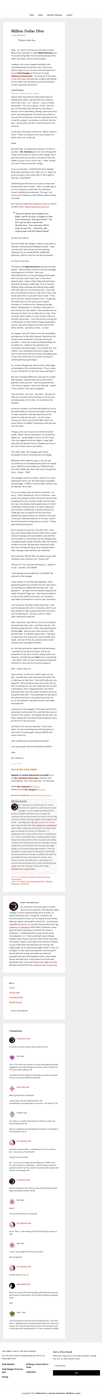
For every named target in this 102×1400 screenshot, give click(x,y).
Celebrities (31, 877)
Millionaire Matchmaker (22, 76)
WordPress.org (15, 1002)
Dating (5, 1377)
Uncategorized (16, 879)
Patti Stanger (24, 884)
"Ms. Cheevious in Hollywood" (44, 825)
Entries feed (14, 992)
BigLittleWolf (21, 1284)
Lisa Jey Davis (29, 869)
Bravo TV (23, 881)
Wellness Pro (41, 1393)
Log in (11, 987)
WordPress (70, 1393)
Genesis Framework (57, 1393)
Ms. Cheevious (36, 965)
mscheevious (21, 1038)
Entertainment (40, 877)
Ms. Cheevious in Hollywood (51, 6)
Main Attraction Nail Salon (35, 881)
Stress (48, 877)
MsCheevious (19, 801)
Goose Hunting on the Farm (37, 206)
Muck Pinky (21, 1087)
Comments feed (16, 997)
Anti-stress (23, 877)
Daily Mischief (8, 1364)
